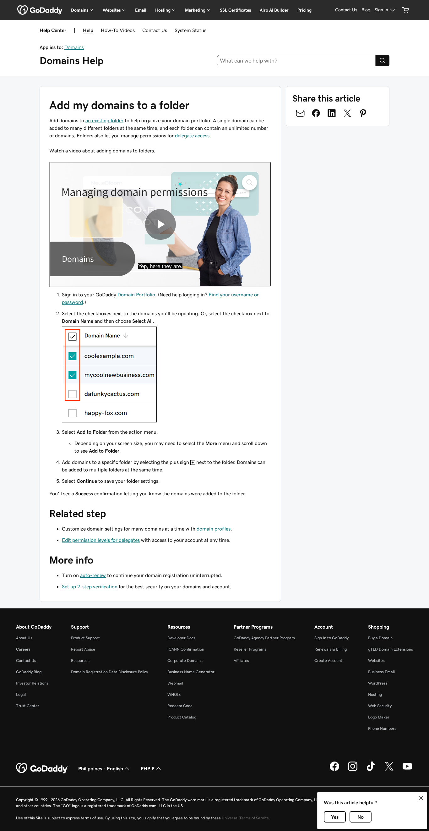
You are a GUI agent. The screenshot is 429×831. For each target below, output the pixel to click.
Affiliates (241, 660)
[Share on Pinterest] (363, 113)
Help (88, 30)
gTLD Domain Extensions (390, 649)
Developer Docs (181, 638)
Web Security (380, 706)
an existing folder (104, 120)
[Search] (382, 60)
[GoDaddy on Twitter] (389, 770)
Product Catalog (181, 717)
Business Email (381, 672)
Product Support (85, 638)
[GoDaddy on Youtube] (407, 770)
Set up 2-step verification (89, 586)
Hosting (375, 694)
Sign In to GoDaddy (331, 638)
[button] (421, 798)
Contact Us (154, 30)
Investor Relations (32, 683)
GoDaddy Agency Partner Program (264, 638)
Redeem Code (180, 706)
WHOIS (174, 694)
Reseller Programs (250, 649)
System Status (190, 30)
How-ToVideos (118, 30)
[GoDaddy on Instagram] (352, 770)
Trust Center (27, 706)
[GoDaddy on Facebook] (334, 770)
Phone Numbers (382, 728)
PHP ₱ (148, 768)
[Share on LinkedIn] (331, 113)
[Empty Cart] (405, 10)
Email (140, 10)
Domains (74, 47)
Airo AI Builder (274, 10)
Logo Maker (378, 717)
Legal (21, 694)
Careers (23, 649)
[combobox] (296, 60)
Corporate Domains (185, 660)
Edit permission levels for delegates (101, 539)
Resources (80, 660)
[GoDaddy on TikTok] (371, 770)
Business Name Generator (191, 672)
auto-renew (93, 575)
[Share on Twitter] (347, 113)
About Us (24, 638)
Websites (376, 660)
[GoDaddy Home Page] (42, 768)
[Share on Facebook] (316, 113)
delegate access (192, 135)
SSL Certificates (235, 10)
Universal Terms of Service (245, 818)
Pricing (304, 10)
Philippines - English (100, 768)
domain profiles (214, 528)
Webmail (175, 683)
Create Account (328, 660)
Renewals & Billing (330, 649)
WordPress (378, 683)
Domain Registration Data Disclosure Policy (109, 672)
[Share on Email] (300, 113)
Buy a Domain (380, 638)
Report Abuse (83, 649)
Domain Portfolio (136, 294)
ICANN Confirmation (185, 649)
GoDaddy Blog (28, 672)
